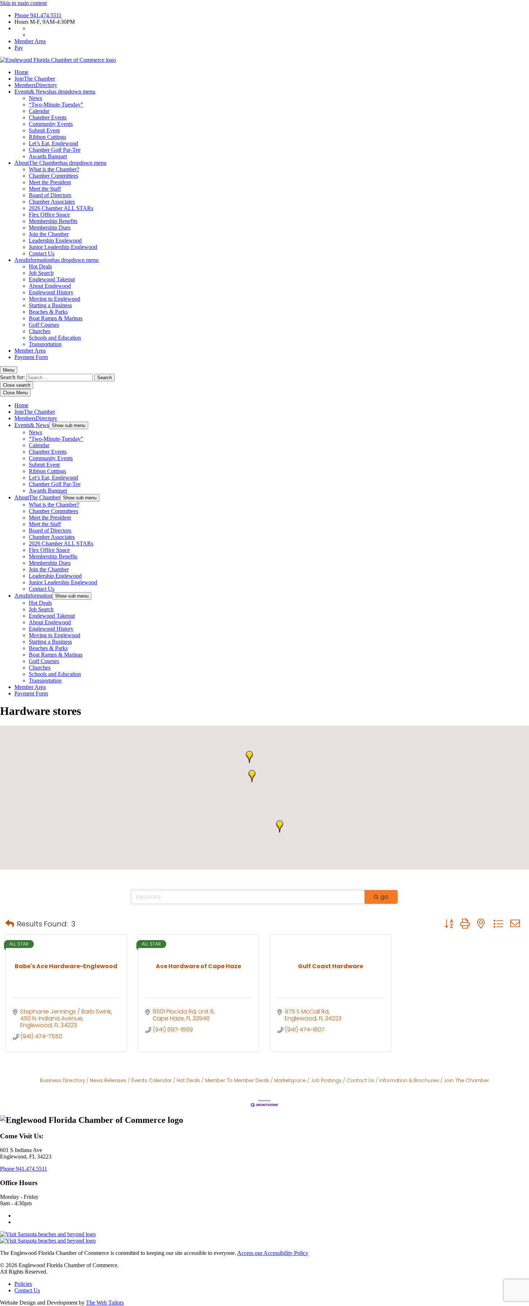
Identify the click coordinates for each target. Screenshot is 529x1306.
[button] (249, 757)
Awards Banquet (48, 156)
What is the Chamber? (54, 169)
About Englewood (50, 286)
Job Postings (326, 1080)
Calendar (39, 111)
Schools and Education (55, 338)
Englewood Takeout (52, 279)
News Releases (108, 1080)
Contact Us (41, 253)
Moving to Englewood (54, 299)
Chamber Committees (53, 176)
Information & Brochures (409, 1080)
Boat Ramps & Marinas (55, 318)
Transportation (45, 344)
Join (34, 79)
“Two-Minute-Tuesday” (56, 104)
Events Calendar (151, 1080)
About (60, 163)
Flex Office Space (49, 215)
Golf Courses (44, 325)
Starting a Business (50, 305)
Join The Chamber (466, 1080)
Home (21, 72)
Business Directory (62, 1080)
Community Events (51, 124)
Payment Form (31, 357)
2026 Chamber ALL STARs (61, 208)
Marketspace (290, 1080)
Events (54, 92)
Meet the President (50, 182)
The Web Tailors (105, 1303)
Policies (23, 1284)
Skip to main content (23, 3)
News (35, 98)
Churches (39, 331)
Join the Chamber (49, 234)
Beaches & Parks (48, 312)
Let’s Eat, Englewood (53, 143)
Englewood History (51, 292)
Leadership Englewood (55, 240)
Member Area (30, 41)
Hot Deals (40, 266)
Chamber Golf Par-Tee (55, 150)
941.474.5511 (38, 15)
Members (35, 85)
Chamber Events (48, 117)
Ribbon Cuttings (47, 137)
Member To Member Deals (237, 1080)
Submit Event (44, 130)
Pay (18, 48)
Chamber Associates (52, 202)
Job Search (41, 273)
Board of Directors (50, 195)
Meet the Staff (45, 189)
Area (56, 260)
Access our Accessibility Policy (272, 1253)
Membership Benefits (53, 221)
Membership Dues (50, 228)
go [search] (384, 897)
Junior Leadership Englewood (63, 247)
